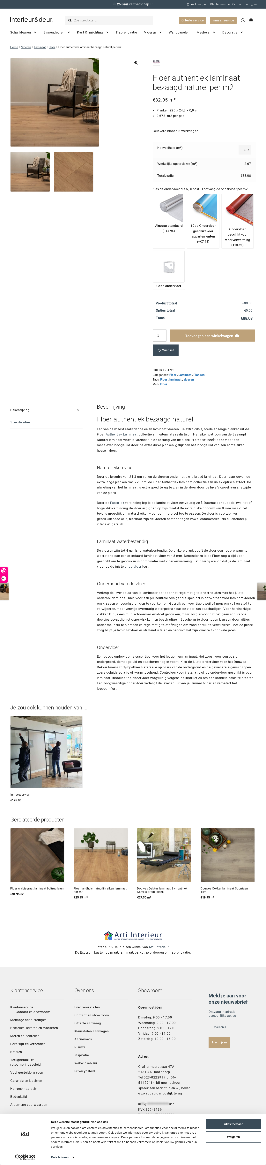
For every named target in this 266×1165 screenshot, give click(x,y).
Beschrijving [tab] (19, 410)
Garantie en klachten (26, 1081)
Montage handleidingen (28, 1020)
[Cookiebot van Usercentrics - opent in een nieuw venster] (25, 1157)
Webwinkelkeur (86, 1063)
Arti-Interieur (159, 947)
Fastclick (117, 503)
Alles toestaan (233, 1124)
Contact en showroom (33, 1012)
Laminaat (40, 47)
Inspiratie (81, 1055)
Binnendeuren (53, 32)
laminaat (175, 379)
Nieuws (80, 1047)
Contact (237, 4)
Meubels (203, 32)
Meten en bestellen (25, 1036)
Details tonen (60, 1157)
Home (14, 47)
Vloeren (150, 32)
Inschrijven (219, 1042)
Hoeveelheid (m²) (170, 148)
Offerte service (192, 20)
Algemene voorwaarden (28, 1105)
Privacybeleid (84, 1071)
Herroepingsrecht (23, 1089)
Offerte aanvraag (87, 1023)
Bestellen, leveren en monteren (34, 1028)
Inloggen (251, 4)
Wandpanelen (179, 32)
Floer (52, 47)
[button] (136, 63)
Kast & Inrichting (90, 32)
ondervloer (133, 566)
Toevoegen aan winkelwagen (209, 335)
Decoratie (230, 32)
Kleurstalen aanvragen (91, 1031)
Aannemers (83, 1039)
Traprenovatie (126, 32)
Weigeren (233, 1137)
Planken (199, 375)
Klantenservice (220, 4)
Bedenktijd (18, 1097)
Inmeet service (223, 20)
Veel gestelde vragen (26, 1072)
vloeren (189, 379)
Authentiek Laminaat (122, 434)
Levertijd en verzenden (28, 1044)
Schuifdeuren (20, 32)
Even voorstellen (87, 1007)
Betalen (16, 1052)
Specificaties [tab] (20, 422)
